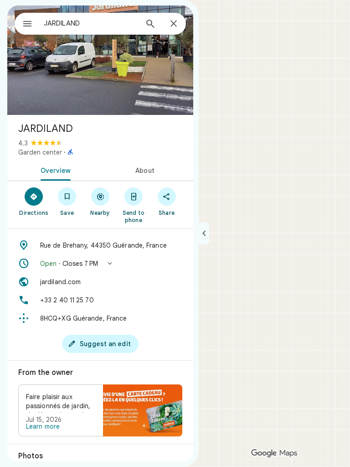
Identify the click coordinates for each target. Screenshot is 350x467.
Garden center (40, 152)
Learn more (43, 426)
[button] (100, 263)
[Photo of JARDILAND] (100, 60)
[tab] (53, 170)
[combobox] (91, 23)
